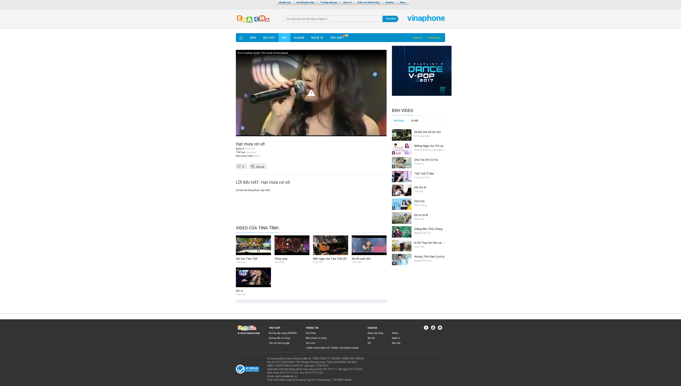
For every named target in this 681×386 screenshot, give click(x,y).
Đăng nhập (434, 37)
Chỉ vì (239, 291)
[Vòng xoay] (292, 245)
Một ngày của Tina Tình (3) (329, 258)
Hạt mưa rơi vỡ (250, 144)
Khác (402, 2)
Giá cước (311, 343)
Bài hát (269, 38)
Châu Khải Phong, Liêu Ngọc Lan (430, 149)
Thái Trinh (419, 246)
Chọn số (347, 2)
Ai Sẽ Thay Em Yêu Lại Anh (430, 242)
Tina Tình (241, 262)
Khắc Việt (419, 218)
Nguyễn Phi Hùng (423, 260)
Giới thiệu (311, 333)
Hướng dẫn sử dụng (279, 338)
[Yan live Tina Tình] (253, 245)
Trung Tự (419, 163)
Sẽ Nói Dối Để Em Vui (427, 132)
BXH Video (402, 110)
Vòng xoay (281, 258)
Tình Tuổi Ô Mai (424, 173)
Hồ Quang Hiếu (422, 135)
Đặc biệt (337, 38)
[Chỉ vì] (253, 277)
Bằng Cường (420, 205)
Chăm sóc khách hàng (368, 2)
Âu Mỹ (414, 120)
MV (284, 38)
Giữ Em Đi (420, 187)
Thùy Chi (418, 191)
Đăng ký (417, 37)
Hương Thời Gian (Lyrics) (429, 256)
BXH (253, 38)
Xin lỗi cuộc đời (361, 258)
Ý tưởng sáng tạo (328, 2)
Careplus (389, 2)
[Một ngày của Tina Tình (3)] (330, 245)
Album (299, 38)
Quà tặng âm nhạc (305, 2)
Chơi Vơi (419, 201)
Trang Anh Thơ (422, 177)
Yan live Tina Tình (247, 258)
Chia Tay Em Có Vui (426, 159)
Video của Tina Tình (257, 228)
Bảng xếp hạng (375, 333)
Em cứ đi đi (421, 215)
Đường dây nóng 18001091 (283, 333)
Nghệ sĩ (317, 38)
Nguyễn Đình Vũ (422, 232)
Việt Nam (399, 120)
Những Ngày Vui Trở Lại (428, 146)
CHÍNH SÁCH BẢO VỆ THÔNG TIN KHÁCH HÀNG (332, 348)
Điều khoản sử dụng (316, 338)
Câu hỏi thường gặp (279, 343)
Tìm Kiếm (390, 18)
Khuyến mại (284, 2)
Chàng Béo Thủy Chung (428, 229)
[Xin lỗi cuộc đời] (369, 245)
